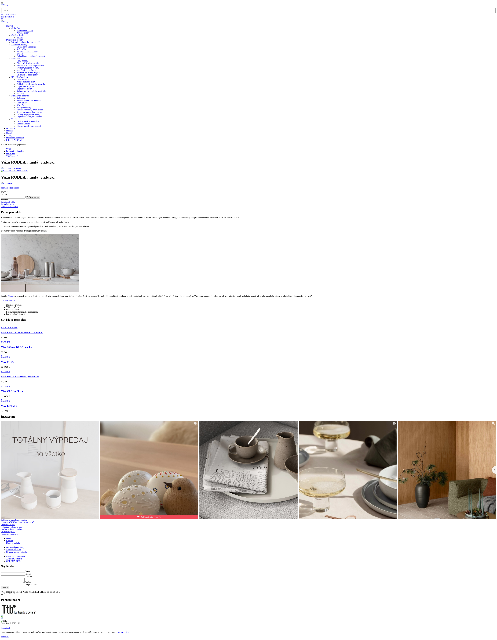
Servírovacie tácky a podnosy (29, 100)
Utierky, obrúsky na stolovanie (29, 126)
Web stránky (6, 628)
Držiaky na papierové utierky (28, 114)
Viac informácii (122, 632)
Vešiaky (20, 37)
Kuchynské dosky (24, 107)
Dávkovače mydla (24, 79)
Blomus (11, 296)
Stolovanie (21, 98)
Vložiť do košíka (33, 197)
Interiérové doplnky (19, 44)
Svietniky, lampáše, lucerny (28, 68)
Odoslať (5, 587)
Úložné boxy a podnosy (26, 47)
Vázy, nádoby (22, 61)
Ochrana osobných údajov (17, 552)
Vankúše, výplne (23, 124)
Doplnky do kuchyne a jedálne (29, 117)
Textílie (14, 119)
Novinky (9, 133)
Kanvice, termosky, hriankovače (30, 110)
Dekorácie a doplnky (14, 40)
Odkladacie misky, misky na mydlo (31, 84)
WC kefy (20, 93)
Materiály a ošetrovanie (15, 556)
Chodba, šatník (17, 35)
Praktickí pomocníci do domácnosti (31, 56)
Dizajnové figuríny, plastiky (28, 63)
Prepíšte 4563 (31, 584)
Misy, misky (22, 103)
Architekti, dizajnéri (14, 559)
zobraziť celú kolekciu (10, 188)
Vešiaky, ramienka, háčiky (27, 51)
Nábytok (9, 26)
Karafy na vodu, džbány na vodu (30, 112)
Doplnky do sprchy (24, 89)
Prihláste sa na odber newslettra (14, 520)
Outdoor (9, 131)
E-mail (28, 574)
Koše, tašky (21, 49)
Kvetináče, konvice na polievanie (30, 65)
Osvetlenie (10, 128)
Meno (27, 571)
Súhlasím (5, 637)
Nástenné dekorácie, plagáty (28, 72)
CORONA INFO (13, 561)
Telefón (28, 577)
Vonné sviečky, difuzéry (26, 70)
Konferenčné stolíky (25, 30)
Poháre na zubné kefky (26, 82)
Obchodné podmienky (15, 547)
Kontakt (9, 541)
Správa (28, 582)
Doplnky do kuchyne (20, 96)
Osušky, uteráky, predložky (28, 121)
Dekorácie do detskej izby (27, 75)
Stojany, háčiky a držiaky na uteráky (31, 91)
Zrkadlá (20, 54)
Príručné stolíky (23, 33)
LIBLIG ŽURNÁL (14, 140)
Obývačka (15, 28)
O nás (8, 538)
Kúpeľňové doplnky (19, 77)
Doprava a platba (13, 543)
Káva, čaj (20, 105)
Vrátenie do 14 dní (13, 550)
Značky (9, 135)
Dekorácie (15, 58)
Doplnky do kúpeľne (25, 86)
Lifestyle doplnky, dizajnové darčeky (26, 42)
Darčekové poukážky (15, 138)
